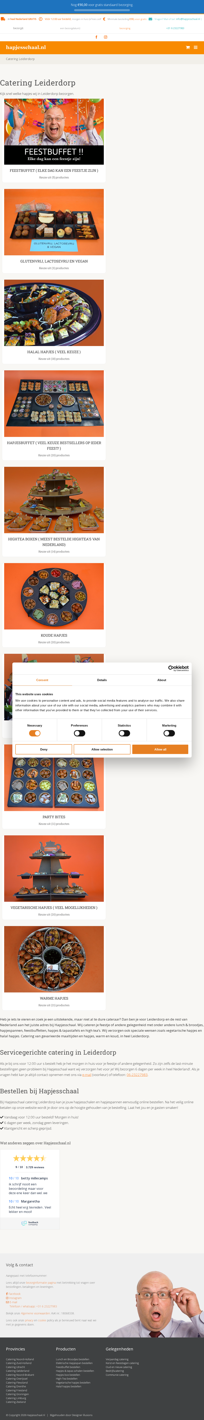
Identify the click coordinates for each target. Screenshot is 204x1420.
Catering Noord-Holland (20, 1359)
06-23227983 (137, 1074)
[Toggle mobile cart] (188, 47)
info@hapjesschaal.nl (188, 19)
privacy (29, 1320)
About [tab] (161, 680)
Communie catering (117, 1375)
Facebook (14, 1294)
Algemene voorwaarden (35, 1313)
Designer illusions (82, 1415)
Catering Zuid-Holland (18, 1363)
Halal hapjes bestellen (68, 1386)
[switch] (79, 733)
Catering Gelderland (17, 1371)
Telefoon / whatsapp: (22, 1306)
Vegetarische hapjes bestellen (73, 1382)
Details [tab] (102, 680)
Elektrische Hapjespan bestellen (74, 1363)
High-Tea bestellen (66, 1378)
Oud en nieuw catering (119, 1367)
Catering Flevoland (17, 1382)
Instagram (15, 1298)
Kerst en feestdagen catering (122, 1363)
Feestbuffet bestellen (68, 1367)
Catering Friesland (16, 1390)
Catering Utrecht (15, 1367)
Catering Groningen (17, 1394)
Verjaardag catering (117, 1359)
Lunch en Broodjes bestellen (72, 1359)
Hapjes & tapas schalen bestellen (75, 1371)
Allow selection (102, 749)
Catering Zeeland (16, 1402)
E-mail (13, 1302)
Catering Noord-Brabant (20, 1375)
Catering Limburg (16, 1398)
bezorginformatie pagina (41, 1282)
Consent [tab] (42, 680)
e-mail (86, 1074)
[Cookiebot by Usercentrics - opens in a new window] (171, 669)
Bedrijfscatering (115, 1371)
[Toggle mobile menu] (196, 47)
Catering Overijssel (16, 1378)
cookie (42, 1320)
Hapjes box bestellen (68, 1375)
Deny (43, 749)
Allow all (160, 749)
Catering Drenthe (16, 1386)
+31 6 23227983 (175, 28)
